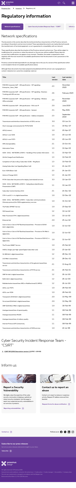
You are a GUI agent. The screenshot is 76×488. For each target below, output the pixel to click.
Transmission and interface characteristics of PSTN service (21, 270)
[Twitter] (65, 432)
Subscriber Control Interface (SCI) (13, 191)
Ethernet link (6, 220)
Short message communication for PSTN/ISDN (17, 126)
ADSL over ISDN (7, 292)
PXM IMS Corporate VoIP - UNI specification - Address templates (23, 116)
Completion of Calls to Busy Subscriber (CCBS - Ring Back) (21, 161)
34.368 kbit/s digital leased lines (12, 254)
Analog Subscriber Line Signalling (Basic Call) (16, 166)
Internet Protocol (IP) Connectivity (13, 323)
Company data (67, 472)
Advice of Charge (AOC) (10, 175)
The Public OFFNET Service (11, 207)
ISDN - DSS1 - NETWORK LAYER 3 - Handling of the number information (25, 153)
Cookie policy (38, 472)
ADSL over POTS (8, 288)
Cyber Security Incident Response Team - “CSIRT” (44, 26)
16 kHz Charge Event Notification (13, 157)
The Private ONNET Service (11, 245)
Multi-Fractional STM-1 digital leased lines (15, 215)
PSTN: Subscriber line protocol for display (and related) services (22, 179)
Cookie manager (48, 472)
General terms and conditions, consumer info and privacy (17, 472)
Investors (19, 8)
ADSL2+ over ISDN (8, 135)
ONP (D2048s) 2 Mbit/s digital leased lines (16, 306)
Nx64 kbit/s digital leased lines (12, 279)
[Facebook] (61, 432)
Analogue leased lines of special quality (15, 310)
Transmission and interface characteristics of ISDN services (21, 328)
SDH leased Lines (8, 211)
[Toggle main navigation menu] (73, 3)
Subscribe (5, 451)
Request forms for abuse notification (54, 404)
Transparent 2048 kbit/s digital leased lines (16, 297)
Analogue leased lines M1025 (11, 314)
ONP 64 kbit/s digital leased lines (13, 274)
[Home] (7, 3)
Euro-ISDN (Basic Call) (9, 170)
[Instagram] (73, 432)
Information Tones (8, 148)
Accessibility (58, 472)
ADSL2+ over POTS (8, 139)
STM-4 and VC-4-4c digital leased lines (15, 195)
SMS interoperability (8, 144)
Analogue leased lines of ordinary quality (15, 319)
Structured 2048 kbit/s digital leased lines (16, 301)
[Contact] (59, 3)
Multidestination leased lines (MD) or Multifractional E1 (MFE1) (22, 283)
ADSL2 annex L (7, 130)
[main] (38, 209)
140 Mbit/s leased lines (10, 258)
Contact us (5, 432)
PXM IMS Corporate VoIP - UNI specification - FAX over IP (20, 105)
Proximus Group (6, 8)
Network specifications (12, 26)
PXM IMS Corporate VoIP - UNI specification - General (19, 110)
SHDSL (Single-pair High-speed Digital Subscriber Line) (20, 249)
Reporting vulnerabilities (12, 408)
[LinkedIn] (69, 432)
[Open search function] (64, 3)
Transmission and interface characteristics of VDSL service (21, 121)
